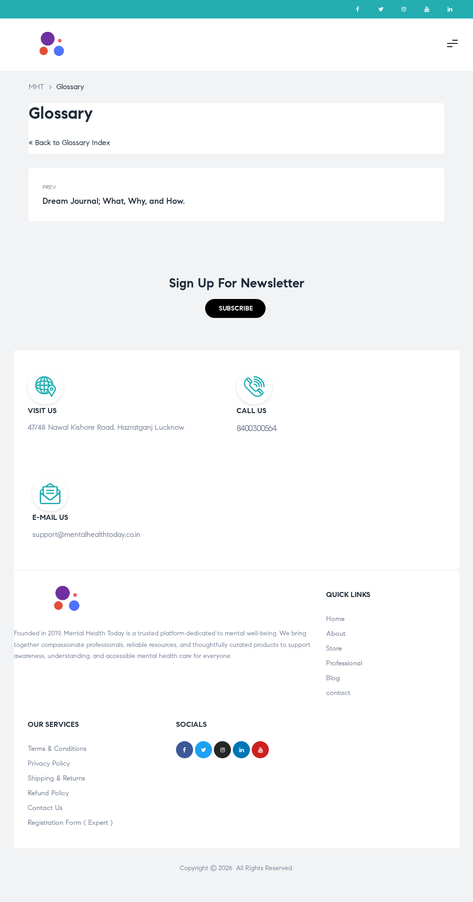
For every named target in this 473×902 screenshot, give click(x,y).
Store (334, 648)
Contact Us (45, 808)
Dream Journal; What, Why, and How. (137, 194)
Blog (333, 678)
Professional (344, 663)
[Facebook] (357, 9)
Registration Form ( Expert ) (70, 822)
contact (338, 693)
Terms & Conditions (57, 748)
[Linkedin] (450, 9)
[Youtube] (427, 9)
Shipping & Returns (56, 778)
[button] (235, 308)
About (336, 633)
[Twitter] (380, 9)
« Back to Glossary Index (69, 142)
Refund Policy (48, 793)
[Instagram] (403, 9)
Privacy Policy (49, 763)
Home (335, 619)
